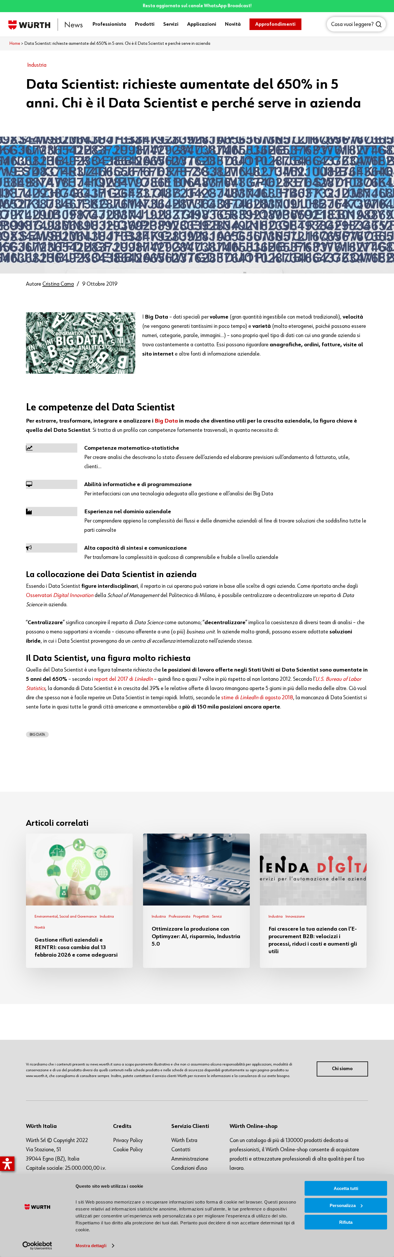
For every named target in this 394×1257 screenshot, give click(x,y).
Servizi (217, 916)
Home (14, 43)
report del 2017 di (123, 679)
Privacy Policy (128, 1140)
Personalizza (343, 1205)
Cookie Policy (128, 1149)
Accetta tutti (346, 1188)
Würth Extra (184, 1140)
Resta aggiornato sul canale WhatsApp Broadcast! (197, 6)
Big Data (166, 421)
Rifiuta (345, 1222)
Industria (36, 65)
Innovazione (295, 916)
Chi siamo (342, 1069)
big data (37, 734)
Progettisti (201, 916)
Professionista (179, 916)
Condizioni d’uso (189, 1168)
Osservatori (59, 595)
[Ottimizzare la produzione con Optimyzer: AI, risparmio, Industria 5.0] (196, 901)
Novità (40, 927)
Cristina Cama (58, 284)
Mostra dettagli (91, 1245)
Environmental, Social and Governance (66, 916)
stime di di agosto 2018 (257, 697)
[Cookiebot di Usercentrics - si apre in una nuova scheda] (37, 1245)
